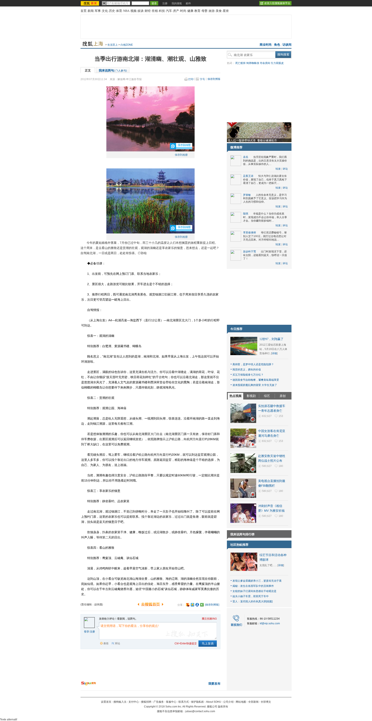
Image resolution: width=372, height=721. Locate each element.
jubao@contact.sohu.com (200, 711)
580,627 (267, 466)
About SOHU (213, 701)
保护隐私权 (197, 701)
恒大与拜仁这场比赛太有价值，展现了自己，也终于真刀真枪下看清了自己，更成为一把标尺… (265, 179)
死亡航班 (240, 63)
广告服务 (158, 701)
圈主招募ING (209, 618)
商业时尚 (266, 44)
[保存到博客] (212, 604)
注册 (164, 3)
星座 (226, 10)
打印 (191, 79)
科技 (162, 10)
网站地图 (241, 701)
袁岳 (245, 156)
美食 (219, 10)
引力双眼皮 (277, 63)
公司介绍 (228, 701)
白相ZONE (127, 44)
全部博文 (266, 701)
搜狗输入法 (119, 701)
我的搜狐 (177, 3)
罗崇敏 (247, 194)
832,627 (267, 416)
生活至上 (112, 44)
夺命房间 (265, 63)
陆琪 (245, 213)
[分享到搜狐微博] (187, 604)
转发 (278, 168)
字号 (202, 79)
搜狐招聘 (146, 701)
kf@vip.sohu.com (270, 623)
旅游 (212, 10)
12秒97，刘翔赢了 (271, 339)
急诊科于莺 (249, 251)
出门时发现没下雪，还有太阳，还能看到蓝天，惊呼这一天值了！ (265, 255)
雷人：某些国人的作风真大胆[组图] (252, 601)
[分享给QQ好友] (192, 604)
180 (281, 466)
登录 (86, 631)
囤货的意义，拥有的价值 (246, 369)
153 (281, 416)
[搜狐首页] (90, 3)
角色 (277, 44)
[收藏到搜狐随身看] (202, 604)
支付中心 (134, 701)
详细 (274, 353)
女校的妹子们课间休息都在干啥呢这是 (254, 591)
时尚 (183, 10)
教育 (197, 10)
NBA (126, 10)
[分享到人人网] (197, 604)
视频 (133, 10)
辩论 (117, 643)
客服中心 (171, 701)
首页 (84, 10)
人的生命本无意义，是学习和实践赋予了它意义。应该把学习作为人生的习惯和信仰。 (265, 198)
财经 (148, 10)
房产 (176, 10)
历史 (112, 10)
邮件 (188, 3)
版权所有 (223, 706)
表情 (105, 643)
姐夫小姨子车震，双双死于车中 (250, 596)
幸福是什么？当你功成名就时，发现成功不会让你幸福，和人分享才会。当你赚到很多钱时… (265, 217)
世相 (155, 10)
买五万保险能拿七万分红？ (248, 374)
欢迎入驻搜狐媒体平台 (277, 3)
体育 (119, 10)
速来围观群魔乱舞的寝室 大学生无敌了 (254, 385)
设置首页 (106, 701)
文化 (105, 10)
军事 (98, 10)
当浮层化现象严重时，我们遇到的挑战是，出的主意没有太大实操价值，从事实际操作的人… (265, 160)
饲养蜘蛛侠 (252, 63)
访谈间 (286, 44)
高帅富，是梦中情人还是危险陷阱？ (253, 364)
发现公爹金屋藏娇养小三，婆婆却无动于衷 (257, 580)
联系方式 (183, 701)
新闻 (91, 10)
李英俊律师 (249, 232)
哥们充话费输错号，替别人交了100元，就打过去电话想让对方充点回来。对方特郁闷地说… (265, 236)
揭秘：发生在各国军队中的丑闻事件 (253, 585)
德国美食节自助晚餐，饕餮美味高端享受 (255, 379)
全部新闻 (253, 701)
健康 (190, 10)
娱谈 (141, 10)
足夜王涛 (248, 175)
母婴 (205, 10)
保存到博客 (214, 79)
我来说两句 (113, 70)
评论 (285, 168)
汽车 (169, 10)
